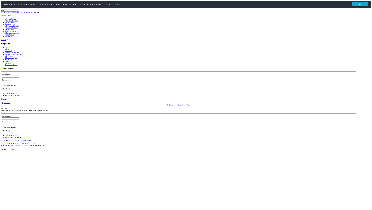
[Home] (6, 16)
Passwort (5, 80)
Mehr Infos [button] (116, 4)
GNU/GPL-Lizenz (23, 145)
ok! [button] (360, 4)
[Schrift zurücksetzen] (20, 12)
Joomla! (3, 145)
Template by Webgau (7, 149)
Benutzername (6, 74)
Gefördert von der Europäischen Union (179, 105)
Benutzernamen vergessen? (13, 137)
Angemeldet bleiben (8, 85)
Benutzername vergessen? (13, 95)
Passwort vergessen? (11, 93)
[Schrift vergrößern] (7, 12)
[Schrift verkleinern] (33, 12)
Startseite (3, 40)
